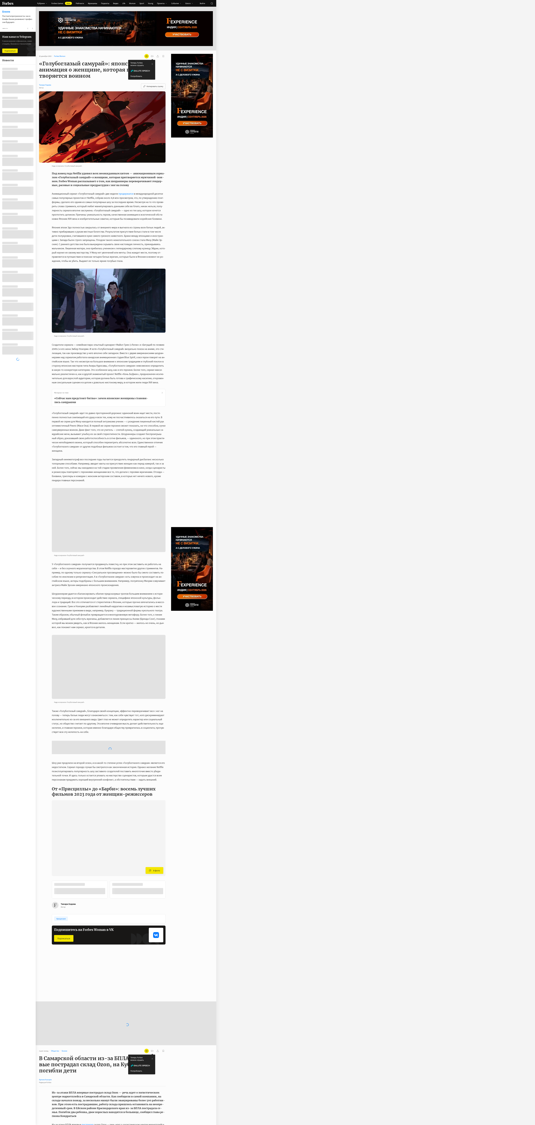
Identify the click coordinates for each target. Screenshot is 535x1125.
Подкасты (105, 3)
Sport (141, 3)
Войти (202, 3)
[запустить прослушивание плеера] (152, 56)
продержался (126, 193)
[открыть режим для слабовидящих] (146, 56)
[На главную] (7, 3)
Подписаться (63, 915)
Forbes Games (60, 3)
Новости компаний (61, 956)
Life (123, 3)
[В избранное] (89, 862)
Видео (115, 3)
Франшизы (92, 3)
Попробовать (136, 76)
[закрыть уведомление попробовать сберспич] (152, 64)
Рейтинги (80, 3)
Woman (132, 3)
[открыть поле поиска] (212, 3)
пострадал (87, 1101)
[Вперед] (170, 867)
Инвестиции (136, 956)
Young (150, 3)
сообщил (144, 1110)
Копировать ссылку (155, 86)
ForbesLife (96, 956)
